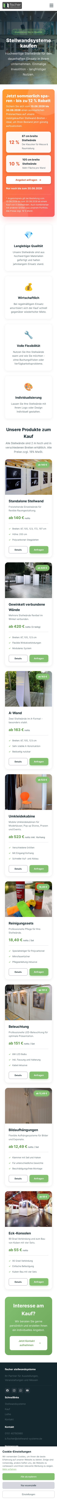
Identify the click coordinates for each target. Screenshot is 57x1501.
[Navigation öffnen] (51, 5)
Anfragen (39, 549)
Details (18, 550)
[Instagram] (14, 1390)
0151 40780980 (14, 1433)
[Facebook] (7, 1390)
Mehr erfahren (9, 1469)
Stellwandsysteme (15, 1403)
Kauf (7, 1409)
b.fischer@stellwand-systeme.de (23, 1438)
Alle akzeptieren (28, 1476)
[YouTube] (27, 1390)
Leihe (8, 1414)
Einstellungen (28, 1494)
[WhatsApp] (20, 1390)
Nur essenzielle (28, 1485)
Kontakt (9, 1419)
